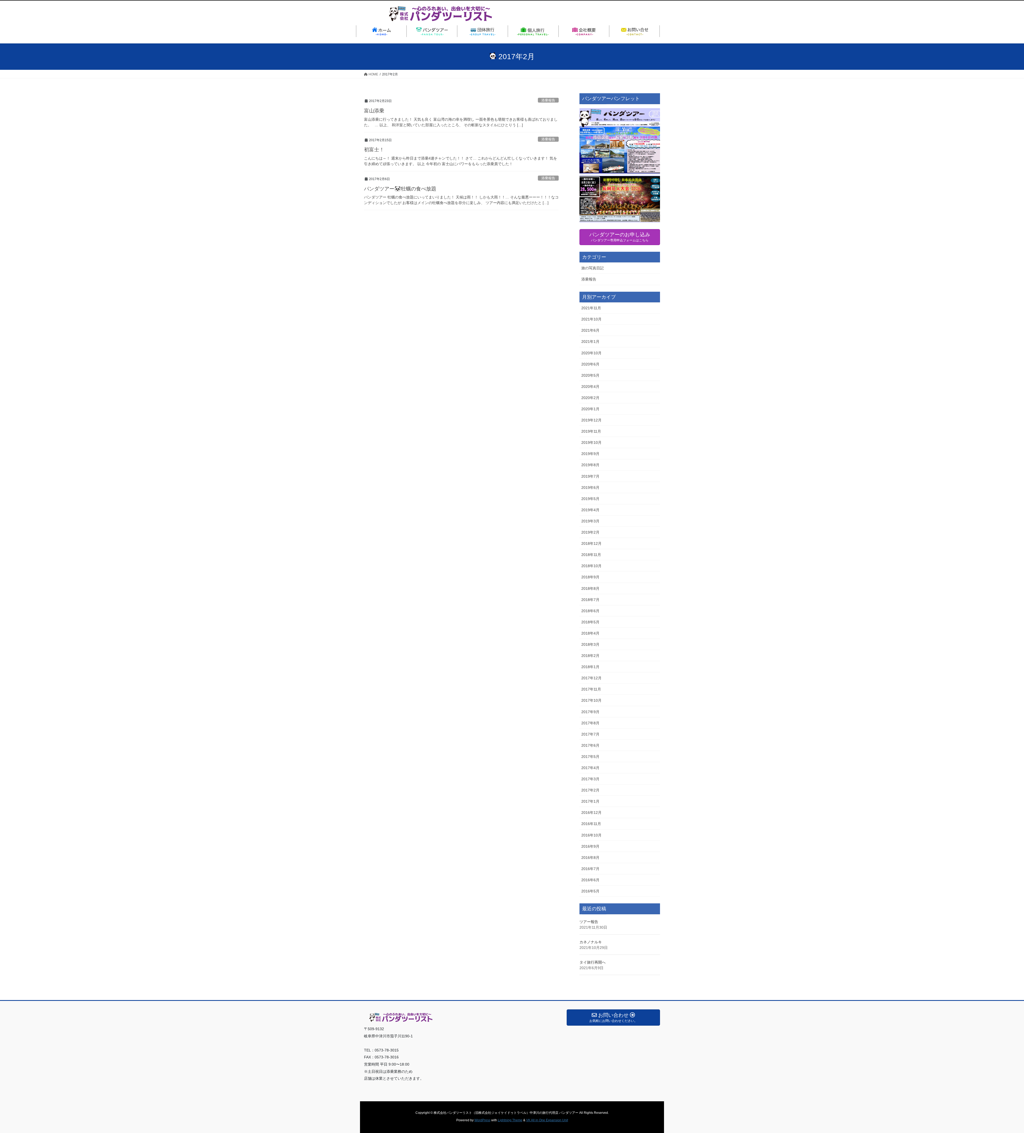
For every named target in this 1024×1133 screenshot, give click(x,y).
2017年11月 (591, 689)
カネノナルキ (590, 942)
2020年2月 (590, 398)
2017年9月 (590, 712)
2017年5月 (590, 756)
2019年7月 (590, 476)
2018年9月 (590, 577)
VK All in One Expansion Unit (547, 1120)
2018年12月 (591, 543)
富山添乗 (374, 110)
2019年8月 (590, 465)
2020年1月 (590, 409)
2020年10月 (591, 353)
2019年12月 (591, 420)
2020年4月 (590, 386)
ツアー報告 (588, 922)
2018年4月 (590, 633)
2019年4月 (590, 510)
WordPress (482, 1120)
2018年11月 (591, 555)
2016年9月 (590, 846)
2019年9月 (590, 454)
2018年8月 (590, 588)
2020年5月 (590, 375)
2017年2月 (590, 790)
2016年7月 (590, 869)
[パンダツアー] (432, 31)
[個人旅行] (533, 31)
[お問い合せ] (634, 31)
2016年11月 (591, 824)
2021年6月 (590, 330)
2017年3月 (590, 779)
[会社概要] (584, 31)
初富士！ (374, 149)
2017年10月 (591, 700)
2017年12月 (591, 678)
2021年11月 (591, 308)
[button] (619, 165)
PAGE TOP (997, 1094)
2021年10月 (591, 319)
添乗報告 (548, 100)
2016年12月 (591, 812)
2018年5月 (590, 622)
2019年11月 (591, 431)
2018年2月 (590, 655)
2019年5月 (590, 499)
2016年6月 (590, 880)
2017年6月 (590, 745)
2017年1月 (590, 801)
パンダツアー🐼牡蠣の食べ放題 (400, 189)
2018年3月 (590, 644)
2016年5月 (590, 891)
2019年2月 (590, 532)
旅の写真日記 (592, 268)
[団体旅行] (482, 31)
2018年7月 (590, 600)
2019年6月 (590, 487)
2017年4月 (590, 768)
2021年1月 (590, 341)
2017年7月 (590, 734)
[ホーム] (381, 31)
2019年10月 (591, 442)
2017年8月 (590, 723)
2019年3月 (590, 521)
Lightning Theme (510, 1120)
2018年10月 (591, 566)
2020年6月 (590, 364)
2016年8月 (590, 857)
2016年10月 (591, 835)
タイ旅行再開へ (592, 962)
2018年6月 (590, 611)
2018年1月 (590, 667)
